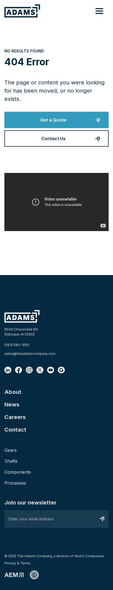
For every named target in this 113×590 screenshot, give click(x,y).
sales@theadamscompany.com (29, 354)
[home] (22, 10)
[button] (99, 11)
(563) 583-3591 (16, 345)
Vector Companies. (89, 556)
